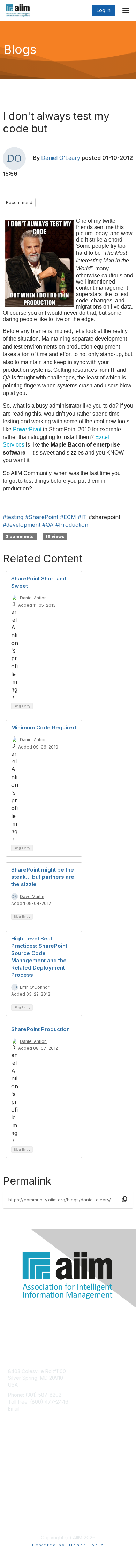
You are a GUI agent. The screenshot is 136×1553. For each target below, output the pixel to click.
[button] (124, 1199)
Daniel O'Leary (60, 157)
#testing (13, 517)
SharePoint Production (40, 1029)
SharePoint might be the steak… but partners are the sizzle (42, 877)
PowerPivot (27, 429)
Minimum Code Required (43, 727)
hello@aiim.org (39, 1409)
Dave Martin (32, 896)
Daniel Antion (33, 597)
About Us (18, 1514)
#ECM (68, 517)
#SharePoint (41, 517)
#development (21, 524)
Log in (104, 10)
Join (13, 1454)
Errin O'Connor (34, 987)
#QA (48, 524)
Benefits (17, 1461)
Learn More (21, 1468)
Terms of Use (23, 1520)
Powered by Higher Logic (68, 1545)
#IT (82, 517)
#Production (71, 524)
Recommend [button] (19, 202)
